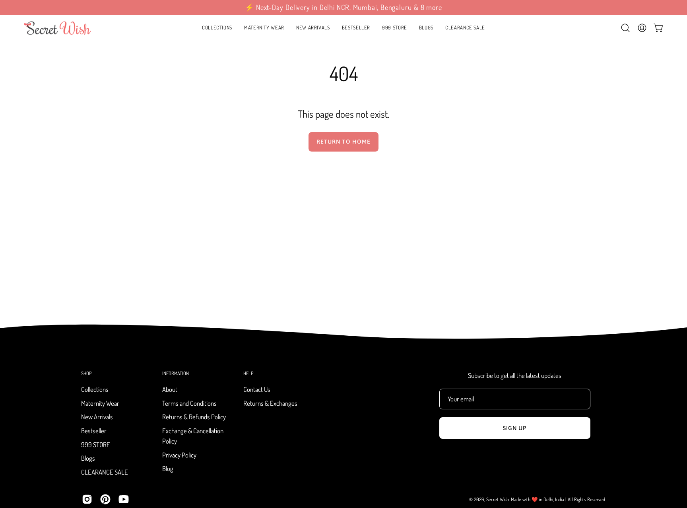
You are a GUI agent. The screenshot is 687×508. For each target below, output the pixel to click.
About (169, 389)
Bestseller (94, 430)
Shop (86, 373)
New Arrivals (97, 417)
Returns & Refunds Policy (194, 417)
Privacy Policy (179, 455)
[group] (343, 7)
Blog (167, 469)
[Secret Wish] (57, 28)
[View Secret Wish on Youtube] (124, 499)
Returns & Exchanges (270, 403)
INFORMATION (175, 373)
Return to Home (343, 141)
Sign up (515, 428)
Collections (95, 389)
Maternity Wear (100, 403)
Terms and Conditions (189, 403)
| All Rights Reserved (585, 499)
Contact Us (256, 389)
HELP (248, 373)
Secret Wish (497, 499)
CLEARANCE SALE (104, 472)
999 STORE (95, 444)
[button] (264, 28)
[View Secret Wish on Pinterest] (105, 499)
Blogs (88, 458)
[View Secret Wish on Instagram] (87, 499)
